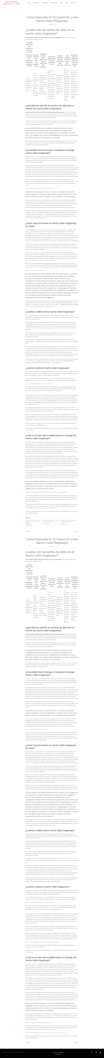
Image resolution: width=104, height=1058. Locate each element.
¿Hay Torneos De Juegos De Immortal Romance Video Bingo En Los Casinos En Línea (46, 1032)
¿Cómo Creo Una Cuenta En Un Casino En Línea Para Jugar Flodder (41, 942)
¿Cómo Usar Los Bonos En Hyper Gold (34, 270)
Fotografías (36, 2)
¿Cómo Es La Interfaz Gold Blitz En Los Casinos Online (38, 383)
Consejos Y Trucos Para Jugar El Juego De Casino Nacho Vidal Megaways (32, 522)
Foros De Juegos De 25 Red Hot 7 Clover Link (36, 729)
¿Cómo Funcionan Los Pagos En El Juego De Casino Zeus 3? (40, 902)
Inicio (29, 2)
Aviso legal (57, 1054)
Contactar (73, 2)
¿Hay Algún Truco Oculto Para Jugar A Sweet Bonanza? (38, 1022)
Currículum (45, 2)
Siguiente (75, 531)
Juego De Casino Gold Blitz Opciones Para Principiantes (46, 492)
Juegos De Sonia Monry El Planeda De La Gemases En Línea (40, 188)
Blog (61, 2)
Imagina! (61, 1052)
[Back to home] (12, 3)
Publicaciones (54, 2)
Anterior (28, 531)
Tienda (66, 2)
